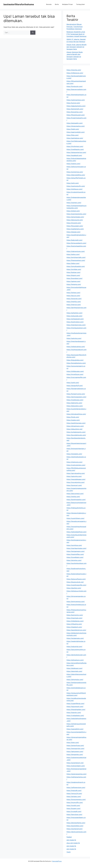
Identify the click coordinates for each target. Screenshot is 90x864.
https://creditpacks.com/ (75, 149)
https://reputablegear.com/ (76, 479)
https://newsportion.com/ (75, 748)
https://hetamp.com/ (74, 284)
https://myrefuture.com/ (75, 374)
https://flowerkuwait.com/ (76, 115)
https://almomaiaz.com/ (75, 679)
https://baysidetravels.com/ (76, 435)
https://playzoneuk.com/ (75, 493)
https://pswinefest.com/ (75, 826)
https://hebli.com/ (73, 129)
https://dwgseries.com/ (75, 754)
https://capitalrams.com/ (75, 229)
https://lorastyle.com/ (74, 298)
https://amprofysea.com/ (75, 745)
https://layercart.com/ (74, 485)
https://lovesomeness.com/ (76, 799)
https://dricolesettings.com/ (76, 414)
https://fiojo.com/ (73, 135)
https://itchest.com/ (73, 292)
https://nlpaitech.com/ (74, 627)
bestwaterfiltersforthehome (19, 4)
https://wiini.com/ (73, 183)
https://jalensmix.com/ (74, 403)
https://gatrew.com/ (73, 281)
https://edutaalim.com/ (75, 123)
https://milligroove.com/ (75, 73)
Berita (57, 4)
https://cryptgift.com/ (74, 811)
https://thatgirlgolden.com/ (76, 709)
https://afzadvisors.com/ (75, 426)
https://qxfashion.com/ (74, 313)
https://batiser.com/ (73, 272)
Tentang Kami (80, 4)
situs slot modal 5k (73, 843)
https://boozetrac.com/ (75, 112)
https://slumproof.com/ (75, 829)
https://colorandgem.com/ (76, 766)
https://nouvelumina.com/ (76, 482)
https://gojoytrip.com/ (74, 476)
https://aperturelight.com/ (76, 132)
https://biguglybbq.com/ (75, 360)
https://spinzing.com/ (74, 338)
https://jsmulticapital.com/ (76, 266)
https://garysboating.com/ (76, 473)
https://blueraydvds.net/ (75, 582)
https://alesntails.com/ (74, 671)
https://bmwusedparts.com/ (76, 243)
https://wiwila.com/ (73, 496)
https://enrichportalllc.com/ (76, 257)
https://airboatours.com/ (75, 660)
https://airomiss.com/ (74, 560)
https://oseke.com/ (73, 420)
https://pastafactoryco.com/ (76, 630)
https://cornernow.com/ (75, 172)
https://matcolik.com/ (74, 790)
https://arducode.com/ (74, 316)
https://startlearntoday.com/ (76, 548)
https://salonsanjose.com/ (76, 100)
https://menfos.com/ (74, 301)
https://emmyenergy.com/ (76, 601)
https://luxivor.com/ (73, 103)
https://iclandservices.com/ (76, 325)
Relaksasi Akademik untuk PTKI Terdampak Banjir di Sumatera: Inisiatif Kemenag (76, 34)
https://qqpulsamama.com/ (76, 106)
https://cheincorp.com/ (74, 462)
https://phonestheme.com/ (76, 823)
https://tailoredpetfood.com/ (76, 532)
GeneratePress (57, 861)
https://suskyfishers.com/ (75, 518)
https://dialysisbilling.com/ (76, 175)
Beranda (48, 4)
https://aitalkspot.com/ (74, 668)
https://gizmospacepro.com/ (76, 397)
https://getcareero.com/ (75, 751)
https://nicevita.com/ (74, 70)
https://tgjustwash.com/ (75, 706)
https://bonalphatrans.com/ (76, 363)
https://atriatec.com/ (74, 796)
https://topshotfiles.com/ (75, 554)
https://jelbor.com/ (73, 263)
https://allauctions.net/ (74, 429)
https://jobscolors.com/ (75, 406)
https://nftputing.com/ (74, 624)
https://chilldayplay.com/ (75, 371)
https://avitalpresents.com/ (76, 432)
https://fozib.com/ (73, 417)
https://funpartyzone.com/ (76, 394)
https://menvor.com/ (74, 304)
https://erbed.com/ (73, 211)
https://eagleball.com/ (74, 155)
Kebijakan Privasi (67, 4)
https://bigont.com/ (73, 275)
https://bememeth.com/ (75, 109)
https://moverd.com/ (74, 223)
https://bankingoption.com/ (76, 499)
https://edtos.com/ (73, 254)
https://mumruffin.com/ (75, 802)
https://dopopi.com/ (73, 232)
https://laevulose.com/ (74, 814)
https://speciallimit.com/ (75, 729)
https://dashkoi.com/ (74, 588)
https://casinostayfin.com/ (76, 186)
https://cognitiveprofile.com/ (76, 585)
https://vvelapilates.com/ (75, 715)
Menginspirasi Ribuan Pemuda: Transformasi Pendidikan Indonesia (75, 26)
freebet (69, 837)
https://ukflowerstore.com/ (76, 787)
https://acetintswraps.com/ (76, 423)
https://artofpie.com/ (74, 269)
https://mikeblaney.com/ (75, 621)
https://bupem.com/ (74, 808)
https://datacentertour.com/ (76, 152)
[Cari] (32, 33)
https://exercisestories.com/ (76, 214)
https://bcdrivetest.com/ (75, 322)
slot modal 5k (71, 840)
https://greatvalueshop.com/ (76, 774)
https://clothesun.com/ (74, 189)
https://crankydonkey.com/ (76, 465)
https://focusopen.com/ (75, 226)
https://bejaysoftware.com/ (76, 579)
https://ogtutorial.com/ (74, 646)
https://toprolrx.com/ (74, 712)
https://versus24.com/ (74, 793)
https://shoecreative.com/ (76, 126)
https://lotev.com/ (73, 742)
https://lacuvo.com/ (73, 295)
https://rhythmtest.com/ (75, 146)
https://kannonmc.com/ (75, 615)
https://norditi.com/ (73, 805)
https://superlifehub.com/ (75, 703)
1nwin (69, 852)
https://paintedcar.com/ (75, 138)
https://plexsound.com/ (75, 220)
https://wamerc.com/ (74, 203)
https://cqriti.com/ (73, 382)
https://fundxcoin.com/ (75, 86)
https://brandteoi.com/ (74, 278)
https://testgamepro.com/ (76, 551)
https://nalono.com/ (73, 164)
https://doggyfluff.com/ (75, 385)
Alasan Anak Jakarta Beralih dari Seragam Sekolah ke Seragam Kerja (76, 47)
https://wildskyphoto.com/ (76, 346)
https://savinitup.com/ (74, 545)
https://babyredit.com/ (74, 240)
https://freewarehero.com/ (76, 260)
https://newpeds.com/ (74, 454)
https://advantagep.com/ (75, 217)
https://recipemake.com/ (75, 638)
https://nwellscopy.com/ (75, 400)
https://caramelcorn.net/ (75, 763)
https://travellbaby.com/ (75, 557)
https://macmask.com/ (74, 618)
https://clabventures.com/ (76, 251)
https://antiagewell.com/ (75, 319)
